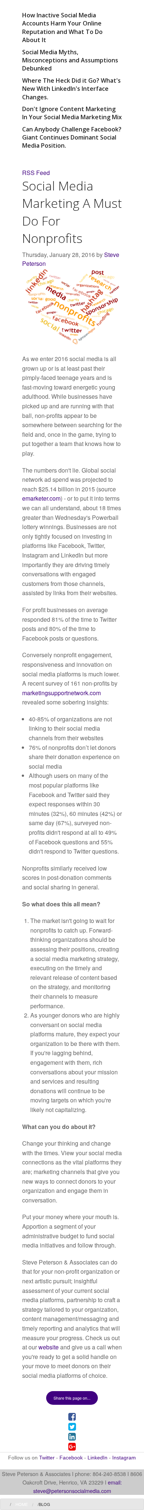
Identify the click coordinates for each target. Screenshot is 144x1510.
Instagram (124, 1458)
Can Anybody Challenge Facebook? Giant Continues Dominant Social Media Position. (71, 137)
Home (22, 1504)
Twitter (47, 1458)
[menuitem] (22, 1504)
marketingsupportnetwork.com (61, 693)
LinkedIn (97, 1458)
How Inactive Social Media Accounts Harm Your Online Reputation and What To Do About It (62, 27)
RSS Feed (36, 172)
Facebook (71, 1458)
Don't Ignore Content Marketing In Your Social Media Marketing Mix (72, 113)
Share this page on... (72, 1398)
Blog (44, 1504)
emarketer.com (41, 498)
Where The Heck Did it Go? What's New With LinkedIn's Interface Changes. (71, 88)
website (48, 1347)
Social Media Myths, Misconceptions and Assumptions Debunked (70, 60)
